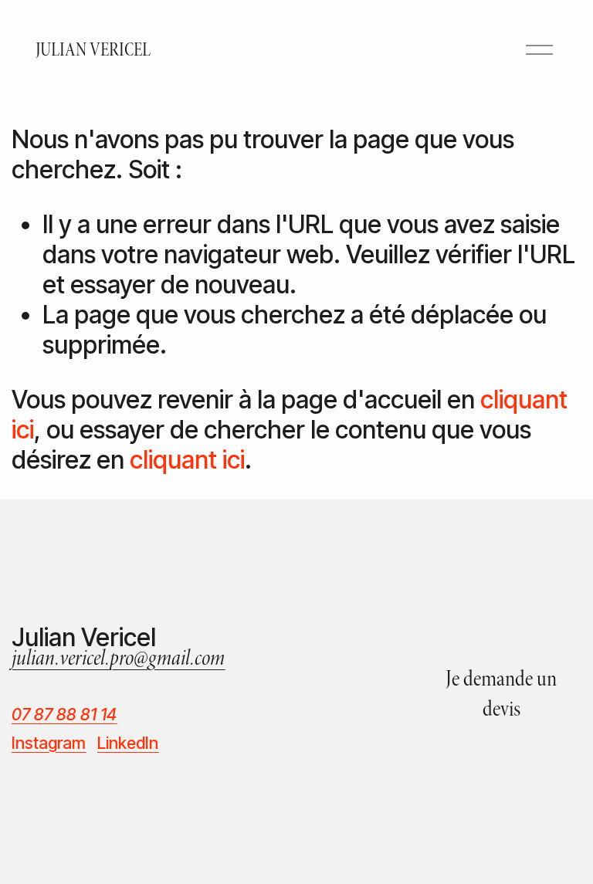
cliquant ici (187, 460)
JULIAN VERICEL (93, 50)
